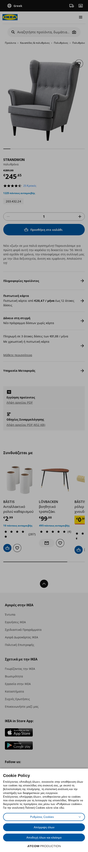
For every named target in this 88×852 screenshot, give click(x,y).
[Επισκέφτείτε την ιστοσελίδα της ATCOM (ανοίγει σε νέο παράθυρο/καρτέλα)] (44, 846)
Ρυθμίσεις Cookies (42, 816)
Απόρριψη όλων (44, 827)
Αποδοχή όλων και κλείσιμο (44, 837)
